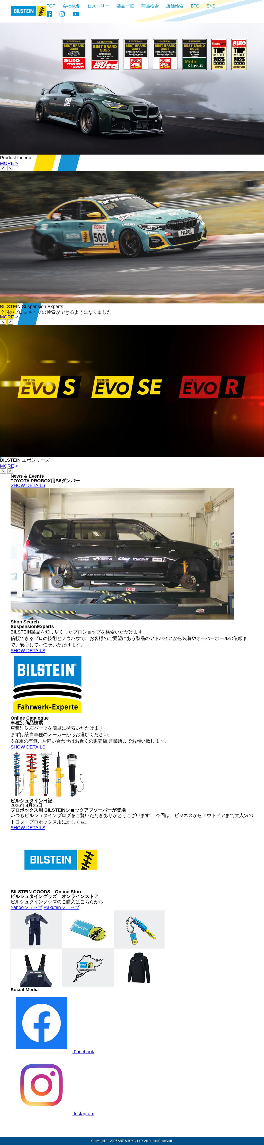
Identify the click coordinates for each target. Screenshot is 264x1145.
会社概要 (71, 6)
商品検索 (150, 6)
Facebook (83, 1051)
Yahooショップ (26, 907)
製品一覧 (125, 6)
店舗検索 (175, 6)
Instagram (83, 1113)
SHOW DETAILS (28, 485)
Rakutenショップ (61, 907)
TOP (51, 6)
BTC (195, 6)
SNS (211, 6)
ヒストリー (98, 6)
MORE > (9, 163)
